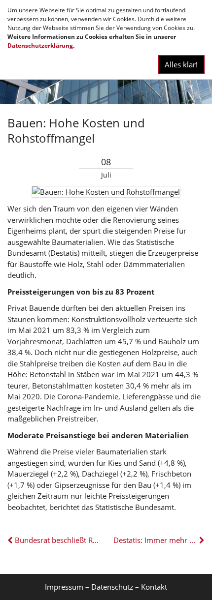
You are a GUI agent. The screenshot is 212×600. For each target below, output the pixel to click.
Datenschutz (112, 587)
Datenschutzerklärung (40, 45)
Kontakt (154, 587)
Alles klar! (181, 64)
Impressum (64, 587)
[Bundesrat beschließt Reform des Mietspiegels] (11, 540)
